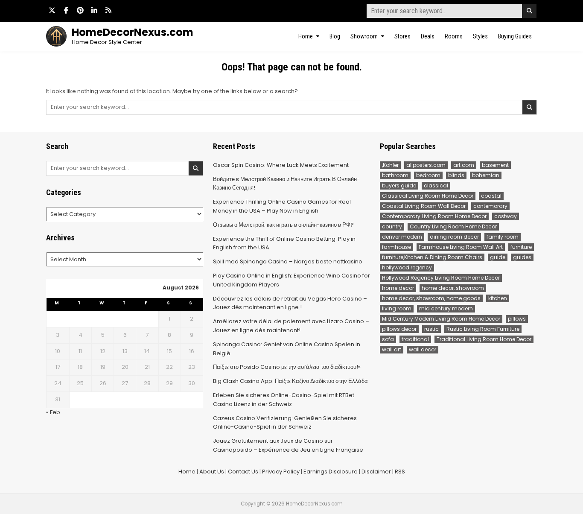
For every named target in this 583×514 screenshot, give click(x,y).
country (392, 226)
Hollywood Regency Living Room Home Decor (441, 277)
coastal (491, 195)
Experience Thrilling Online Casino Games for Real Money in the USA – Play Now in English (282, 206)
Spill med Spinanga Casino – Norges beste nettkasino (287, 261)
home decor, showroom (453, 288)
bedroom (428, 175)
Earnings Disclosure (330, 471)
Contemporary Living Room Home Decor (434, 216)
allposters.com (426, 165)
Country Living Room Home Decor (453, 226)
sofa (388, 339)
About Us (211, 471)
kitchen (497, 298)
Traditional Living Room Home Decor (484, 339)
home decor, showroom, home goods (431, 298)
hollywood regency (407, 267)
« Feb (53, 412)
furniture (521, 247)
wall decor (422, 349)
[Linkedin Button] (94, 10)
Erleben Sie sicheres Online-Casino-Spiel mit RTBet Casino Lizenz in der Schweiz (283, 399)
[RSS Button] (108, 10)
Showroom (364, 36)
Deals (427, 36)
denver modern (402, 236)
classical (436, 185)
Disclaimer (376, 471)
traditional (415, 339)
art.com (463, 165)
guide (497, 257)
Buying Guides (515, 36)
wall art (391, 349)
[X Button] (52, 10)
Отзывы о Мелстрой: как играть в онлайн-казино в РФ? (283, 225)
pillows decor (399, 329)
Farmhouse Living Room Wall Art (461, 247)
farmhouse (396, 247)
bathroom (395, 175)
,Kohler (390, 165)
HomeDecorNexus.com (132, 32)
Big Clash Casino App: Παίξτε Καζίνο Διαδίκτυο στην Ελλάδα (290, 381)
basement (495, 165)
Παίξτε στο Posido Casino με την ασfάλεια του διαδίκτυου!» (287, 367)
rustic (431, 329)
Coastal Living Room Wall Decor (424, 206)
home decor (398, 288)
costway (505, 216)
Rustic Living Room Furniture (482, 329)
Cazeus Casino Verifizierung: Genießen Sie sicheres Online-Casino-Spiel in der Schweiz (285, 422)
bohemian (485, 175)
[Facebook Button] (66, 10)
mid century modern (446, 308)
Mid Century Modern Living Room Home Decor (441, 318)
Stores (402, 36)
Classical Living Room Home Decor (427, 195)
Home (305, 36)
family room (503, 236)
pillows (517, 318)
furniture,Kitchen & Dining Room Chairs (432, 257)
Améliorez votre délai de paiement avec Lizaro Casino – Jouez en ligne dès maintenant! (291, 325)
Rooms (454, 36)
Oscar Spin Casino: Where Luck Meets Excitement (281, 165)
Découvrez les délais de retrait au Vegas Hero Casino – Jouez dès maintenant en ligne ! (290, 303)
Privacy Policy (281, 471)
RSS (400, 471)
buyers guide (399, 185)
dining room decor (454, 236)
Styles (480, 36)
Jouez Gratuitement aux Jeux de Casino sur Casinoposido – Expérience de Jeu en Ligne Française (288, 445)
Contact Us (243, 471)
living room (396, 308)
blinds (456, 175)
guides (522, 257)
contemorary (490, 206)
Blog (334, 36)
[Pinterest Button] (80, 10)
